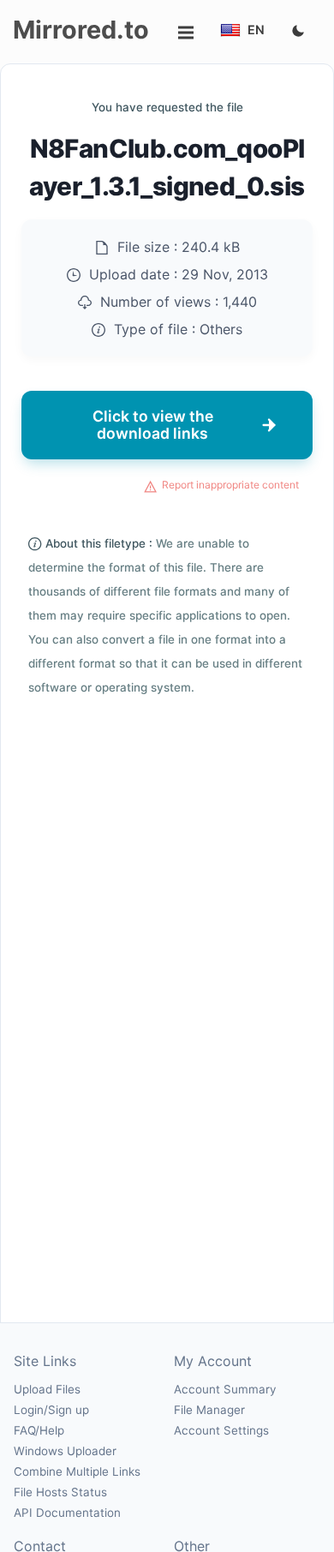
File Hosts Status (60, 1492)
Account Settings (221, 1430)
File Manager (209, 1410)
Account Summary (225, 1389)
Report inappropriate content (230, 484)
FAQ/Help (39, 1430)
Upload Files (47, 1389)
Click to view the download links (152, 424)
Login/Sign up (51, 1410)
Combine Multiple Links (77, 1471)
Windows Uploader (65, 1451)
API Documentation (67, 1512)
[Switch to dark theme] (298, 32)
